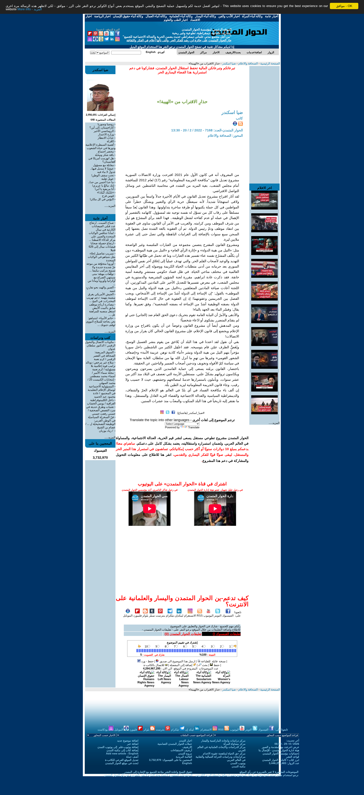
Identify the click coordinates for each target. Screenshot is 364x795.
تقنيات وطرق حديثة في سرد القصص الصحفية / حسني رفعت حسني (100, 410)
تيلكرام (170, 615)
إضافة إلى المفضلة (181, 665)
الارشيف (187, 747)
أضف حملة (132, 756)
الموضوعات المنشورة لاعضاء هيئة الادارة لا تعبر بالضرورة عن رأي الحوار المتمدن (148, 775)
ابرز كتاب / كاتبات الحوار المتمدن (280, 759)
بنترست (160, 615)
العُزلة (110, 141)
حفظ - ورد (147, 661)
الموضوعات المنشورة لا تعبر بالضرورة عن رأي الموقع (269, 771)
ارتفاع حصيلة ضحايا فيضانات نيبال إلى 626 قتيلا (102, 247)
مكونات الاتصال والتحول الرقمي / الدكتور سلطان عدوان (100, 345)
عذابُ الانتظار (106, 137)
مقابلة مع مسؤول (103, 165)
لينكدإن (179, 615)
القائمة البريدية (184, 756)
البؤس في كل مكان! (102, 199)
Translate (193, 427)
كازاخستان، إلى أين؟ (101, 127)
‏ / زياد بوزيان (106, 430)
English (187, 763)
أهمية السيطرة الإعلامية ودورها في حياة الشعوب (100, 146)
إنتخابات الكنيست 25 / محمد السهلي (101, 381)
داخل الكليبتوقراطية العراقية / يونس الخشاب (101, 401)
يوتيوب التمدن (238, 763)
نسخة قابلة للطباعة (213, 661)
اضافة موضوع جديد (127, 740)
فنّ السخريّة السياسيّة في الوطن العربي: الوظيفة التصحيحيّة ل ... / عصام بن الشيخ (100, 422)
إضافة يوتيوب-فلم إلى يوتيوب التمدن (117, 747)
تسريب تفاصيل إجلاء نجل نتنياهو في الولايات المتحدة (101, 257)
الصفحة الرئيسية (270, 63)
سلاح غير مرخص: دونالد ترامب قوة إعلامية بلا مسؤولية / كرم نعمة (100, 366)
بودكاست (103, 729)
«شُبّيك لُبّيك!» (105, 192)
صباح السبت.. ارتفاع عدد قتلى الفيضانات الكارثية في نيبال (102, 226)
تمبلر (152, 615)
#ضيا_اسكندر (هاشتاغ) (190, 412)
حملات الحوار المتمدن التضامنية (175, 743)
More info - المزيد (29, 9)
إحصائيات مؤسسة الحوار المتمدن (281, 753)
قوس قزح (108, 195)
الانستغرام (190, 615)
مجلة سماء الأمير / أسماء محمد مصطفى (102, 374)
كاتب (239, 118)
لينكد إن (190, 729)
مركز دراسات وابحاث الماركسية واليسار (223, 740)
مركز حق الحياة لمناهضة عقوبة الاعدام (224, 753)
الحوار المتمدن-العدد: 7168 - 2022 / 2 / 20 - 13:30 (207, 130)
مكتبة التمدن (239, 766)
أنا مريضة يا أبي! (104, 189)
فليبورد (137, 615)
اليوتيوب (208, 615)
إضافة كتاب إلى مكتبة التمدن (122, 750)
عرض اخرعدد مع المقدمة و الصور (280, 747)
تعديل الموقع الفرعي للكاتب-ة (121, 759)
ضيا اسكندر (228, 63)
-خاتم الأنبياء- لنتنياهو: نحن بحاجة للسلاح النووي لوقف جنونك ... (100, 321)
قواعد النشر (292, 756)
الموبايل (128, 615)
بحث (204, 665)
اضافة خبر (132, 743)
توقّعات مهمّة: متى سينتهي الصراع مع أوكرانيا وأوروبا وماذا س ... (101, 279)
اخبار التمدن (185, 740)
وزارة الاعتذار (106, 134)
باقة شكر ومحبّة (104, 154)
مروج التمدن (185, 753)
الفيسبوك (228, 615)
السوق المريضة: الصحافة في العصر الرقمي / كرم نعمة (104, 356)
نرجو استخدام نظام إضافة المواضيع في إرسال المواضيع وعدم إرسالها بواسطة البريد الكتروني (246, 775)
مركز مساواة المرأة (235, 743)
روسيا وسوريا (106, 124)
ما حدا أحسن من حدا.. (101, 182)
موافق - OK (344, 6)
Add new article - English (122, 753)
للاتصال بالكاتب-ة (154, 665)
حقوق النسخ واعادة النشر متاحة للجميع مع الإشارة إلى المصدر (158, 771)
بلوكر (145, 615)
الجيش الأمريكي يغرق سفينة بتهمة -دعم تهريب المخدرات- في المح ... (100, 298)
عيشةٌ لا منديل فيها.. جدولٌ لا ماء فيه (102, 170)
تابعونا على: (237, 614)
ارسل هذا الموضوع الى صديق (177, 661)
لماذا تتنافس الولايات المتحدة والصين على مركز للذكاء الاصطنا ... (102, 236)
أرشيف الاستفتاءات (181, 750)
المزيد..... (274, 423)
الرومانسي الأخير (104, 131)
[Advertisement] (264, 123)
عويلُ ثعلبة (107, 178)
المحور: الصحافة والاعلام (225, 135)
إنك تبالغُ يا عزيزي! (103, 185)
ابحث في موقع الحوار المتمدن (121, 763)
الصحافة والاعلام (248, 63)
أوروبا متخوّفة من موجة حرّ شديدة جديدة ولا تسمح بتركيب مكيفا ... (100, 267)
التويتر (217, 615)
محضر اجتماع (106, 151)
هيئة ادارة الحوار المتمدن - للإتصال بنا (279, 750)
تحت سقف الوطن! (102, 175)
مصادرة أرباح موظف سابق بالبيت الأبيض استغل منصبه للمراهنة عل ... (102, 309)
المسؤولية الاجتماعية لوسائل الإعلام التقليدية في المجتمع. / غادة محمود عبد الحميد (101, 391)
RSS (200, 615)
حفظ (216, 665)
